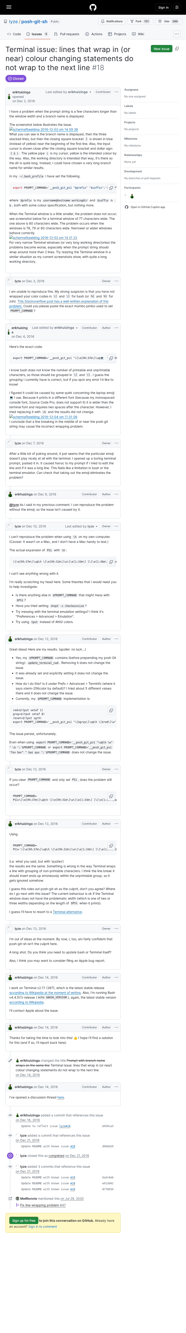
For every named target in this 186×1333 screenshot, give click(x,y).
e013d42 (107, 1183)
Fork (142, 21)
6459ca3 (107, 1126)
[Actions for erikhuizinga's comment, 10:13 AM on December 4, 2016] (116, 328)
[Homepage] (93, 7)
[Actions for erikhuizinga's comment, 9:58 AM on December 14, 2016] (116, 1087)
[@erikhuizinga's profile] (9, 96)
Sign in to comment (42, 1226)
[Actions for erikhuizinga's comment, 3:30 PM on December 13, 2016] (116, 824)
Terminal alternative (67, 912)
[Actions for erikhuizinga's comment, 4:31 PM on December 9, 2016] (116, 494)
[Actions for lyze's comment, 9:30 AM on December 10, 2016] (116, 526)
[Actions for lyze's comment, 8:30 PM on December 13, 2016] (116, 928)
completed (56, 1155)
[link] (28, 1060)
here (60, 1097)
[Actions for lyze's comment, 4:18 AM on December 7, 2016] (116, 443)
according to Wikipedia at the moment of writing (45, 992)
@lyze (14, 505)
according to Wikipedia (26, 1002)
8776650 (107, 1189)
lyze (13, 21)
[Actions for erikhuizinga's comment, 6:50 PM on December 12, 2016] (116, 639)
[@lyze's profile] (10, 281)
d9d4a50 (107, 1146)
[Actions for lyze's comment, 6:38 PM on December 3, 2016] (116, 281)
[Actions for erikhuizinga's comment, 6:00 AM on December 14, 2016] (116, 977)
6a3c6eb (107, 1177)
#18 (72, 1146)
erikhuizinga (21, 92)
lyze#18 (64, 1126)
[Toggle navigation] (8, 7)
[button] (111, 188)
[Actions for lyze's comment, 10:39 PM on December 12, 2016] (116, 769)
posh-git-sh (34, 21)
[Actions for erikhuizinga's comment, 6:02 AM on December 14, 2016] (116, 1027)
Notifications (114, 21)
